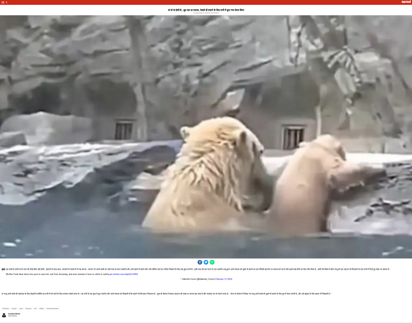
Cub (35, 308)
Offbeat (41, 308)
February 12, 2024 (223, 279)
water (21, 308)
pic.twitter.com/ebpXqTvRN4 (124, 274)
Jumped (14, 308)
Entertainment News (52, 308)
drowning (28, 308)
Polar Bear (6, 308)
